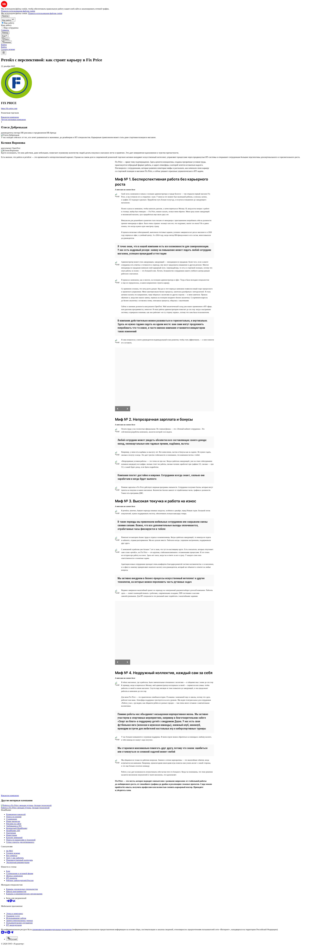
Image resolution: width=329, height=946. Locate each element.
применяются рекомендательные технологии (52, 929)
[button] (4, 45)
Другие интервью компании (13, 119)
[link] (5, 38)
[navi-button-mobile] (3, 53)
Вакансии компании (10, 117)
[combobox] (12, 938)
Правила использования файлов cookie (45, 13)
